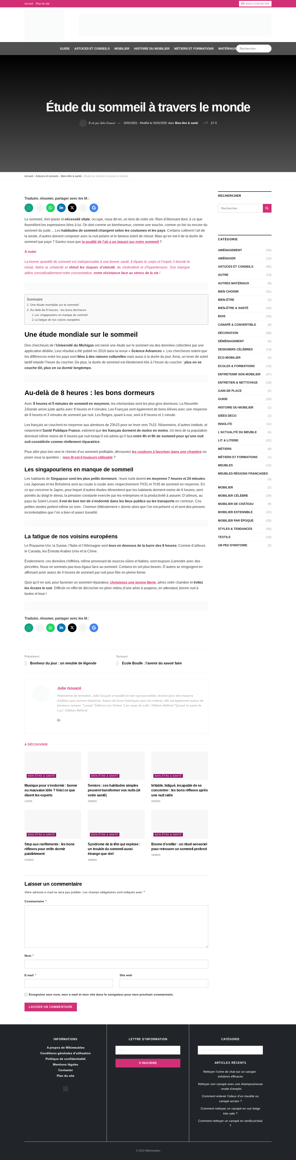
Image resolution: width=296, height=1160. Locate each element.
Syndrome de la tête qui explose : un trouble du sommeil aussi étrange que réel (114, 849)
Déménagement (231, 341)
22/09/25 (155, 801)
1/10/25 (28, 801)
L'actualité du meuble (237, 432)
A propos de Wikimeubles (66, 1047)
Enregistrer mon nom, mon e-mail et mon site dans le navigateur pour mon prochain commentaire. (101, 994)
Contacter (65, 1070)
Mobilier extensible (235, 512)
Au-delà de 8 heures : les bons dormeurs (58, 310)
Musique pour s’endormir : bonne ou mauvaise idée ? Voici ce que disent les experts (50, 790)
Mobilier (121, 48)
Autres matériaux (233, 283)
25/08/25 (92, 860)
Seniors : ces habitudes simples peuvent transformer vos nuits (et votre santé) (114, 790)
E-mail (30, 975)
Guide (65, 48)
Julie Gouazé (107, 123)
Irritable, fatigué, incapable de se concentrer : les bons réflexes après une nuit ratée (179, 790)
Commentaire (35, 901)
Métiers (224, 449)
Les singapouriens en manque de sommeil (61, 315)
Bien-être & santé (186, 123)
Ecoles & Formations (236, 366)
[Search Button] (267, 48)
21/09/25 (29, 860)
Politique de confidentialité (66, 1059)
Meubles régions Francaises (243, 473)
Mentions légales (65, 1064)
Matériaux (227, 48)
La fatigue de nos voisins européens (57, 319)
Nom (29, 955)
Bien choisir (228, 291)
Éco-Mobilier (229, 357)
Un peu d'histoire (232, 545)
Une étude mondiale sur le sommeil (54, 304)
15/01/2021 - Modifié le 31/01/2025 (145, 123)
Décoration (228, 333)
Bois (221, 316)
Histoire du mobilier (151, 48)
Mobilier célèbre (233, 495)
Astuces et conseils (92, 48)
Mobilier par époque (236, 520)
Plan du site (43, 3)
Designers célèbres (235, 349)
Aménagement (230, 250)
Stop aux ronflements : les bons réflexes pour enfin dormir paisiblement (49, 849)
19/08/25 (155, 855)
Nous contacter (257, 3)
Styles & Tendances (235, 528)
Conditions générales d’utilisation (65, 1053)
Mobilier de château (236, 504)
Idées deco (227, 415)
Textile (224, 537)
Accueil (28, 3)
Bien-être (226, 299)
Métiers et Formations (194, 48)
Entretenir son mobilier (239, 374)
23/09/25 (92, 801)
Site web (126, 975)
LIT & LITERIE (228, 440)
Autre (223, 275)
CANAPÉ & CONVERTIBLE (237, 324)
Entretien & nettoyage (238, 382)
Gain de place (230, 390)
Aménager (227, 258)
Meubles (225, 465)
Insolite (225, 424)
